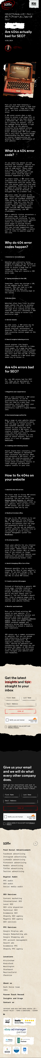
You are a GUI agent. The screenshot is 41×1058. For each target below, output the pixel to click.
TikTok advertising (13, 868)
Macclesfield (9, 972)
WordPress (9, 534)
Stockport (8, 969)
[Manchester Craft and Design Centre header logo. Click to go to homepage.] (8, 4)
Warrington (8, 966)
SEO (29, 13)
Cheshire (7, 975)
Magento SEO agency (13, 919)
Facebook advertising (14, 854)
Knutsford (8, 963)
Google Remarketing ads (15, 934)
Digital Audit (10, 877)
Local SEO (8, 904)
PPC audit (8, 881)
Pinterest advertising (14, 863)
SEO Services (9, 894)
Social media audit (13, 887)
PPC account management (15, 940)
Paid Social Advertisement (17, 850)
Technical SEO (10, 910)
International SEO (12, 901)
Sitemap (35, 1010)
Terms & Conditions (23, 1010)
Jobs (5, 990)
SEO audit (8, 884)
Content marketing (12, 898)
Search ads (8, 943)
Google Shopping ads (13, 937)
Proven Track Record (13, 995)
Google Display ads (13, 931)
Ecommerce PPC (10, 946)
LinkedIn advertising (14, 860)
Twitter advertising (13, 871)
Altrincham (8, 961)
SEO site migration (13, 907)
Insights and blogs (14, 13)
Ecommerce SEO (10, 913)
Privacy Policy (8, 1010)
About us (7, 983)
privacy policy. (13, 727)
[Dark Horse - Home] (7, 843)
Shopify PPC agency (13, 949)
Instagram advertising (14, 857)
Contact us (8, 1002)
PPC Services (9, 927)
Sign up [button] (20, 711)
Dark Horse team (11, 987)
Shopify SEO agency (13, 916)
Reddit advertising (13, 866)
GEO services (9, 922)
